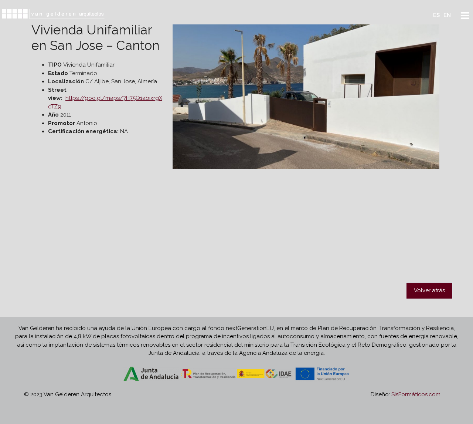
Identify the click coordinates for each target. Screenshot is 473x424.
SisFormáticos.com (415, 394)
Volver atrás (429, 290)
